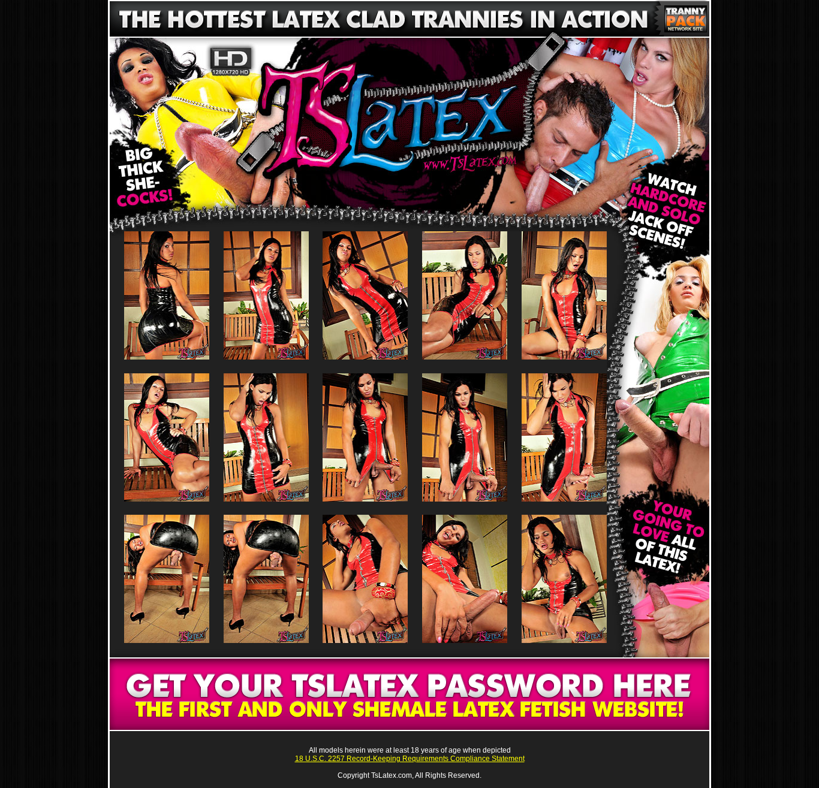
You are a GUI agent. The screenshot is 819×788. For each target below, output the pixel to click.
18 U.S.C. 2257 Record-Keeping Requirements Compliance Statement (410, 758)
